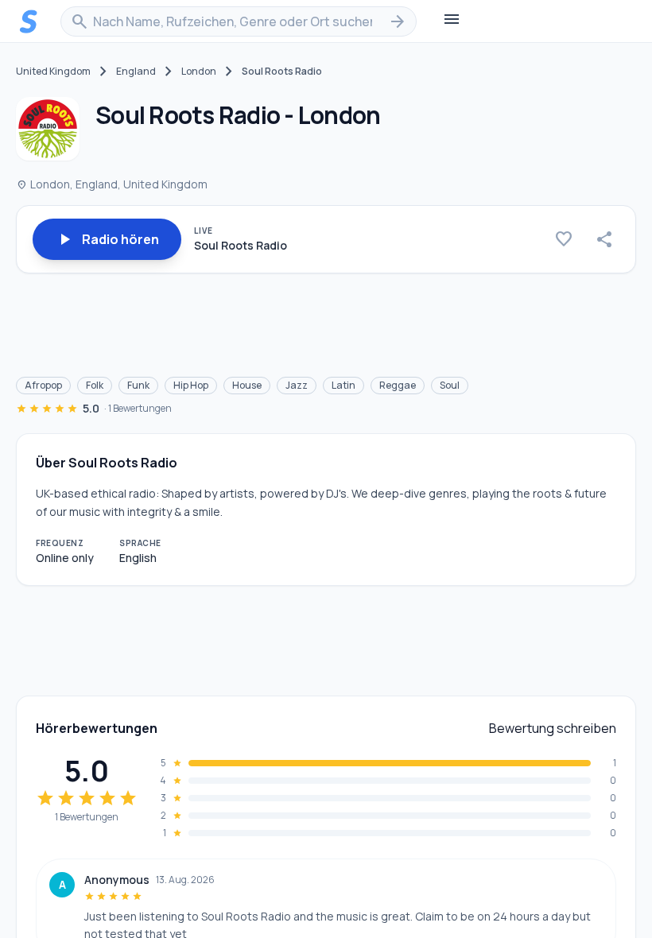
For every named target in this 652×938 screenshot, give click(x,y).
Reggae (397, 385)
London (198, 71)
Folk (94, 385)
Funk (138, 385)
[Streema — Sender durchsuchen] (28, 21)
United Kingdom (53, 71)
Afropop (43, 385)
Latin (343, 385)
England (136, 71)
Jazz (296, 385)
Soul (450, 385)
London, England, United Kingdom (112, 184)
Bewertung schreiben (552, 728)
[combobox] (238, 21)
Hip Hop (190, 385)
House (247, 385)
